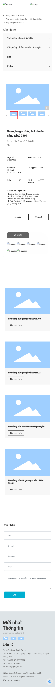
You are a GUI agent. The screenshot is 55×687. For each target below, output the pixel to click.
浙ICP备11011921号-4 (11, 680)
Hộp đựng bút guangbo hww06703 (24, 318)
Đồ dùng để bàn (36, 19)
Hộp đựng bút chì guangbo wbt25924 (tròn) (25, 481)
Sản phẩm (20, 16)
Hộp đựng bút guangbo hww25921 (24, 372)
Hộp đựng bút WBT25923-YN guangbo (26, 426)
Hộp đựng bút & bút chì (15, 23)
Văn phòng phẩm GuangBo (16, 19)
